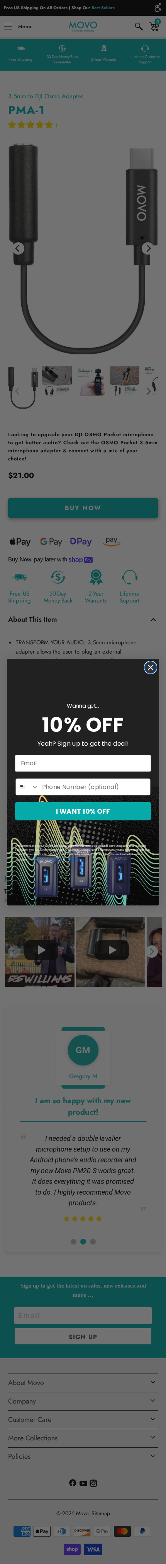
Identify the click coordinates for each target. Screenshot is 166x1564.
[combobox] (27, 787)
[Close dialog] (151, 667)
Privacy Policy (45, 858)
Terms (72, 858)
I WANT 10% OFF (83, 811)
